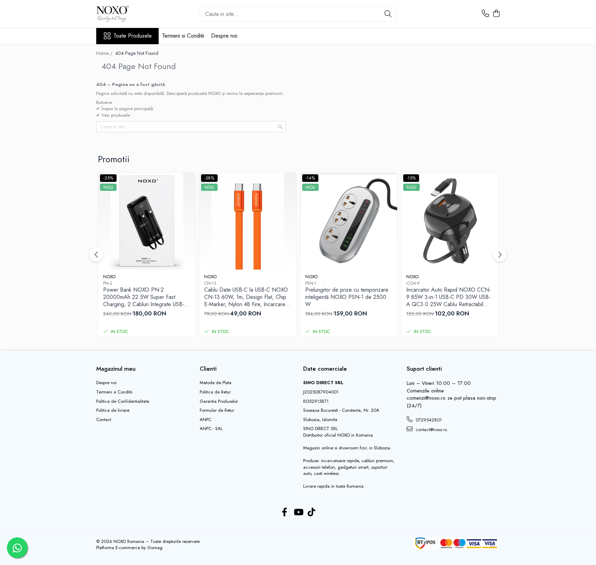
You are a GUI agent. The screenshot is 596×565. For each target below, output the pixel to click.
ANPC (205, 420)
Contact (103, 420)
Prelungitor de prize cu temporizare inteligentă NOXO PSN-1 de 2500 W (346, 297)
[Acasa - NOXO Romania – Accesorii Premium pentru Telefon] (130, 13)
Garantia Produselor (219, 401)
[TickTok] (312, 512)
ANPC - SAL (211, 429)
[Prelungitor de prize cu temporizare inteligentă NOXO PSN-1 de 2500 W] (348, 221)
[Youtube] (298, 512)
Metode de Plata (215, 383)
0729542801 (428, 420)
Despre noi (224, 36)
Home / (105, 53)
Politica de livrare (112, 410)
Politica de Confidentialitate (122, 401)
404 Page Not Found (136, 53)
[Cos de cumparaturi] (496, 14)
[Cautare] (388, 14)
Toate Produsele (132, 36)
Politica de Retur (215, 392)
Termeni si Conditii (183, 36)
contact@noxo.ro (430, 429)
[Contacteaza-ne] (485, 14)
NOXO (109, 276)
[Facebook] (285, 512)
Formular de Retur (217, 410)
